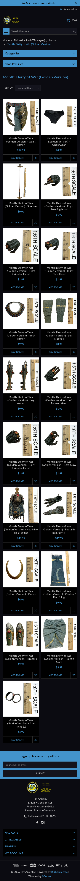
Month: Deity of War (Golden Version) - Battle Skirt (59, 658)
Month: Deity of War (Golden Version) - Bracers (21, 657)
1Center (47, 876)
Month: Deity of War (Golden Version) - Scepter (21, 204)
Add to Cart (17, 158)
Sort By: (9, 87)
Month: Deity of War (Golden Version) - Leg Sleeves (59, 335)
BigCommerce (59, 871)
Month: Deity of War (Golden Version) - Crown (21, 592)
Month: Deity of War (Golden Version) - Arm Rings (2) (21, 723)
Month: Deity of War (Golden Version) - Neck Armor (21, 335)
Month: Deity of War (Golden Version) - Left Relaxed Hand (59, 400)
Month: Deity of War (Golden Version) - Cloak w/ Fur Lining (59, 594)
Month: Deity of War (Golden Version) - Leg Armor (20, 400)
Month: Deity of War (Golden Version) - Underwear (59, 141)
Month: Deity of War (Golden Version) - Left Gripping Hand (21, 464)
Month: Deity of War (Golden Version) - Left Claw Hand (59, 464)
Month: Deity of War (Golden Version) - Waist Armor (21, 141)
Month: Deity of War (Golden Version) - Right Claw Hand (58, 271)
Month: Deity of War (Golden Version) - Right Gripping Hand (21, 271)
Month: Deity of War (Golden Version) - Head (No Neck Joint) (21, 529)
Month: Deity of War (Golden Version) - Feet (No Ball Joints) (59, 529)
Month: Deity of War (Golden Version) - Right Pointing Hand (58, 206)
